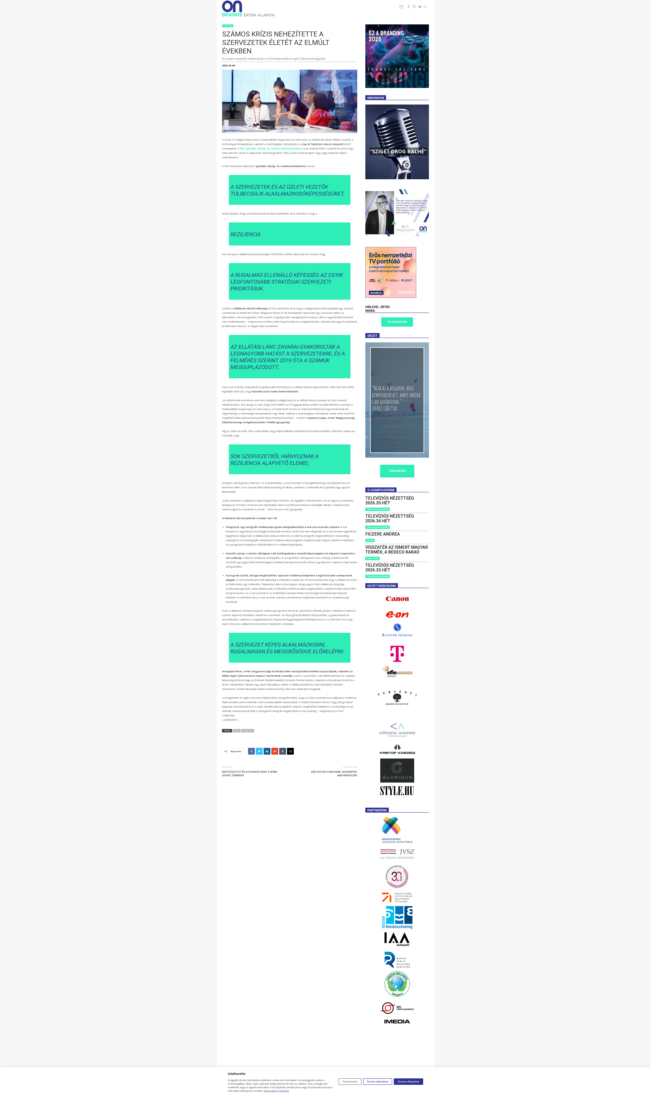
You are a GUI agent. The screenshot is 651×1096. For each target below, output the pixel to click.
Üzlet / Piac (227, 26)
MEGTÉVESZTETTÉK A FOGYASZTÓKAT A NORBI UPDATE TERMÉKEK (249, 773)
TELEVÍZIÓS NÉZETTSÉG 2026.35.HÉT (389, 500)
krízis (236, 730)
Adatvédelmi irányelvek (276, 1090)
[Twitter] (419, 7)
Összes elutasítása (377, 1081)
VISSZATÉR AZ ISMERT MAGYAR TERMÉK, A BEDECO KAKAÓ (396, 550)
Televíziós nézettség (377, 509)
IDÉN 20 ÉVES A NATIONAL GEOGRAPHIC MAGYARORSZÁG (334, 773)
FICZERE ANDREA (382, 534)
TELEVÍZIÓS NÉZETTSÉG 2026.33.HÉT (389, 567)
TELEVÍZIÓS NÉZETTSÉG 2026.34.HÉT (389, 518)
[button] (427, 7)
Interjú (370, 540)
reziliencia (247, 730)
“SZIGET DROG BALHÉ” (398, 151)
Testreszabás (350, 1081)
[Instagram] (414, 7)
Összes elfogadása (408, 1081)
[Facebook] (408, 7)
